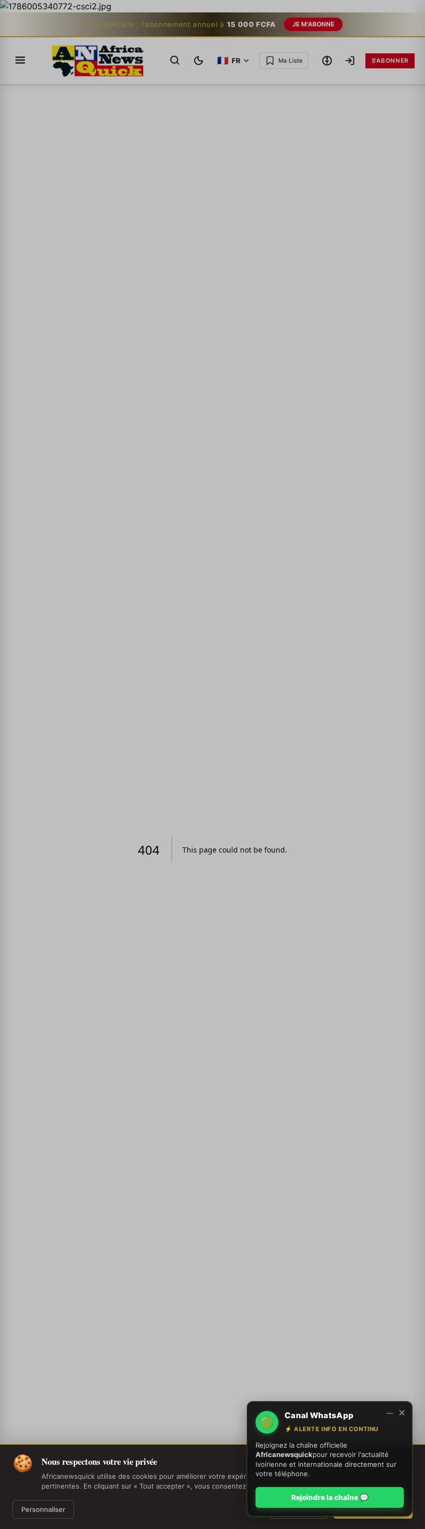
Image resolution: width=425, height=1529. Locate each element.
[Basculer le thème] (198, 60)
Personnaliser (43, 1509)
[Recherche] (174, 61)
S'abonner (390, 60)
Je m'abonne (313, 24)
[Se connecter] (350, 60)
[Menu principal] (20, 60)
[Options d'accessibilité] (327, 60)
